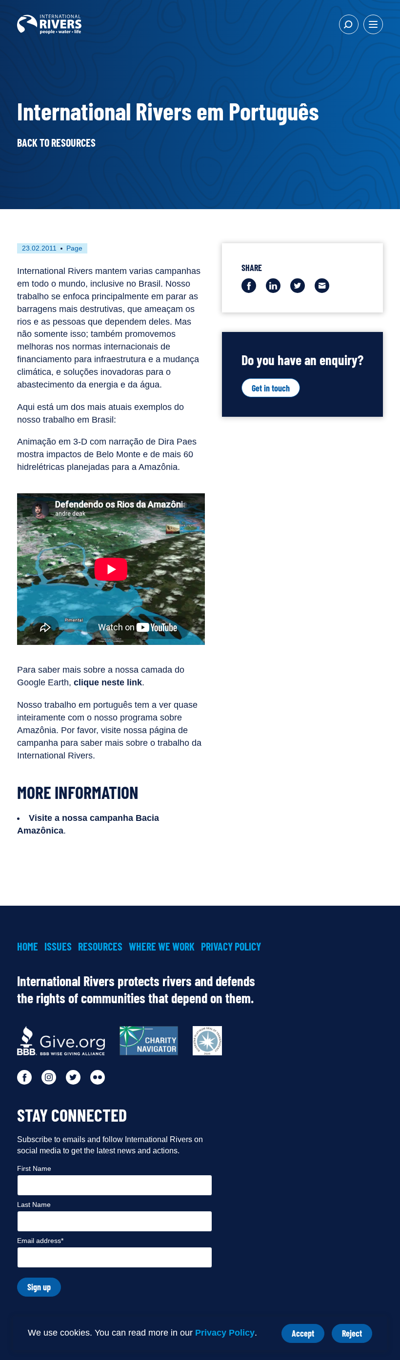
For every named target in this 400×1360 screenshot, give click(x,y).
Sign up (39, 1287)
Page (74, 248)
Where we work (162, 946)
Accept (308, 1335)
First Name (34, 1168)
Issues (58, 946)
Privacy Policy (225, 1333)
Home (27, 946)
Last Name (34, 1204)
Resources (100, 946)
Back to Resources (56, 142)
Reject (357, 1335)
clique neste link (108, 682)
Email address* (40, 1240)
